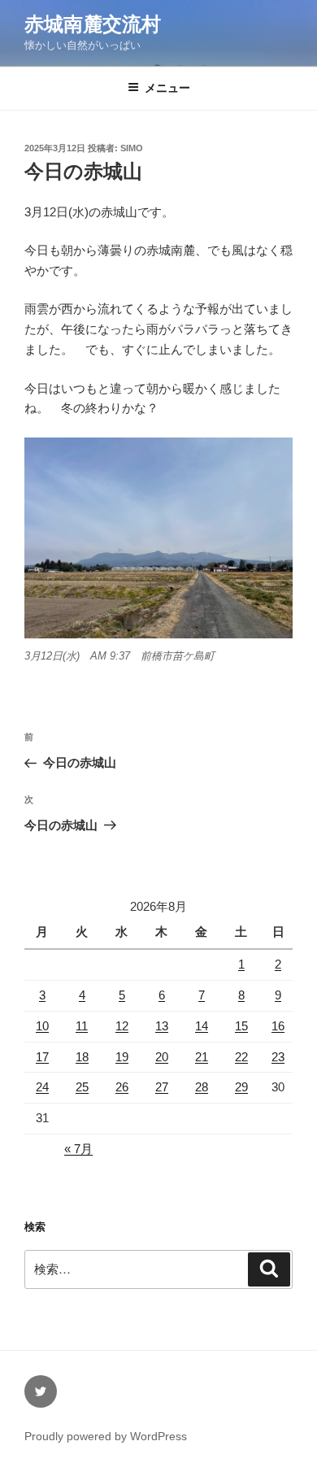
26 (121, 1087)
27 (161, 1087)
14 (201, 1026)
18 (82, 1057)
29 (241, 1087)
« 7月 (78, 1149)
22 (241, 1057)
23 (277, 1057)
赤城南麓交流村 (92, 24)
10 (42, 1026)
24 (42, 1087)
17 (42, 1057)
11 (82, 1026)
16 (277, 1026)
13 (161, 1026)
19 (121, 1057)
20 (161, 1057)
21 (201, 1057)
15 (241, 1026)
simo (131, 148)
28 (201, 1087)
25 (82, 1087)
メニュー (167, 87)
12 (121, 1026)
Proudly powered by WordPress (105, 1436)
